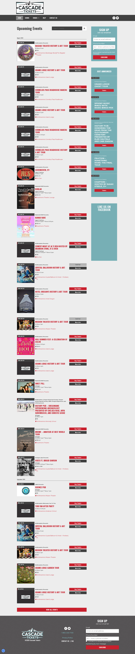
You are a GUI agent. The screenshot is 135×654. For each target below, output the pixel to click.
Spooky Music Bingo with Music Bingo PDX (103, 105)
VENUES (35, 18)
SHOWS (27, 18)
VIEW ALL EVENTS (52, 609)
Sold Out (77, 265)
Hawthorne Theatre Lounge (45, 197)
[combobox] (95, 47)
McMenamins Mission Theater (46, 329)
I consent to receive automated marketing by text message (104, 52)
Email (95, 36)
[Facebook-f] (113, 17)
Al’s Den (39, 178)
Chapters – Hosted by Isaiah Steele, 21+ (103, 184)
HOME (19, 18)
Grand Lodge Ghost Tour (101, 85)
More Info (78, 46)
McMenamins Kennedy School (46, 421)
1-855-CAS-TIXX (67, 633)
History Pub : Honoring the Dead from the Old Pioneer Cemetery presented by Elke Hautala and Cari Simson (103, 133)
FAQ (72, 641)
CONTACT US (53, 18)
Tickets (104, 90)
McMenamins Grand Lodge (45, 77)
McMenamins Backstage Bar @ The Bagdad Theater (50, 54)
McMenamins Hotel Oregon (45, 299)
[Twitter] (117, 17)
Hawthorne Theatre (42, 226)
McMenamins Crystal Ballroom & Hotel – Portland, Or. (52, 278)
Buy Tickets (78, 43)
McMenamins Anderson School (46, 511)
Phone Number (99, 43)
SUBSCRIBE (104, 57)
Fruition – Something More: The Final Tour (103, 161)
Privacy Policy (67, 638)
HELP (44, 18)
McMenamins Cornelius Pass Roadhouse (49, 99)
